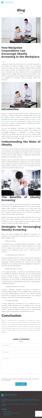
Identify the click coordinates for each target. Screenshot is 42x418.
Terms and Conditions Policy (11, 413)
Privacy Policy (7, 411)
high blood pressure (31, 219)
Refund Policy (7, 415)
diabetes (12, 221)
